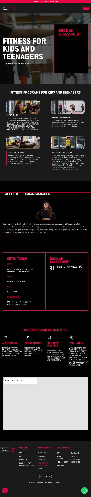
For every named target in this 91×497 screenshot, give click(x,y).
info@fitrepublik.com (16, 282)
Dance (40, 469)
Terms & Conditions (36, 482)
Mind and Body (62, 462)
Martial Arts (42, 453)
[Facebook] (40, 476)
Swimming (41, 456)
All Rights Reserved (53, 482)
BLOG (21, 456)
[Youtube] (45, 476)
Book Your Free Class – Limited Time (27, 464)
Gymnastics (42, 460)
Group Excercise (60, 457)
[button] (84, 490)
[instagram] (50, 476)
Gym (58, 453)
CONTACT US (23, 460)
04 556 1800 (12, 292)
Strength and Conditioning (43, 464)
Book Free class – (45, 2)
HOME (21, 453)
